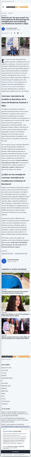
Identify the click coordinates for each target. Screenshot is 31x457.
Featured (5, 383)
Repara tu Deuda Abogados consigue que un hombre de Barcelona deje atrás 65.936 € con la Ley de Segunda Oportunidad (15, 413)
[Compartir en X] (11, 33)
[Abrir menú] (3, 7)
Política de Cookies (13, 446)
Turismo (4, 404)
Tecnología (6, 401)
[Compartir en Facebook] (14, 33)
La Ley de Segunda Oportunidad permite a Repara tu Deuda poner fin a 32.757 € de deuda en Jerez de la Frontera (15, 420)
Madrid (4, 388)
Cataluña (9, 13)
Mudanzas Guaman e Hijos (10, 82)
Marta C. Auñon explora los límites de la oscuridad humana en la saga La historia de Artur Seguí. (15, 426)
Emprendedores (7, 378)
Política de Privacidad (19, 454)
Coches (4, 373)
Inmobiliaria (6, 386)
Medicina (5, 391)
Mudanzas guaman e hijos (21, 253)
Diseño (4, 375)
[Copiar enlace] (21, 33)
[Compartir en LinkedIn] (18, 33)
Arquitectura (6, 368)
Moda (3, 393)
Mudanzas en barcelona (7, 253)
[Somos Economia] (17, 7)
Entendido (15, 451)
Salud (4, 399)
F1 (2, 381)
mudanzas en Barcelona (9, 86)
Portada (4, 13)
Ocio (3, 396)
